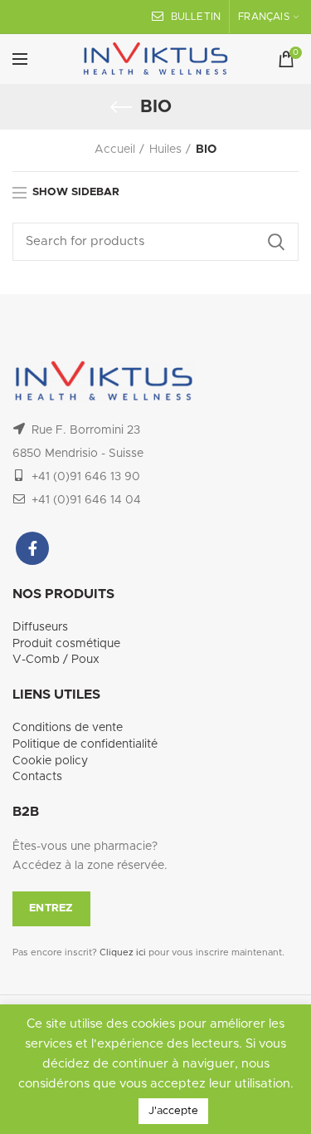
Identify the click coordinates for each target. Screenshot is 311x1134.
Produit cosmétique (66, 644)
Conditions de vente (67, 728)
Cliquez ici (123, 952)
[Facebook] (32, 548)
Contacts (37, 777)
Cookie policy (50, 761)
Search (276, 242)
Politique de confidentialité (85, 744)
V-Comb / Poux (56, 659)
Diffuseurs (40, 627)
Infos (118, 1110)
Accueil (115, 149)
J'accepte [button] (173, 1111)
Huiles (165, 149)
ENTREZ (51, 908)
